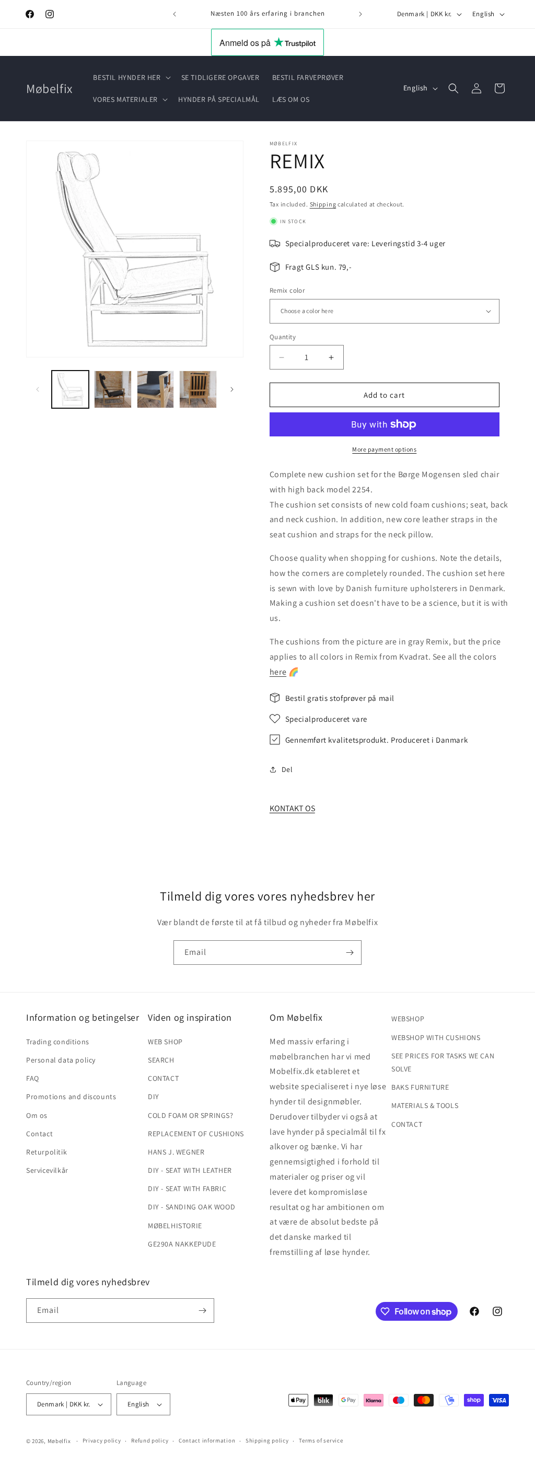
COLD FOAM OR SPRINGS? (191, 1115)
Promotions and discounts (71, 1096)
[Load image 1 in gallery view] (70, 389)
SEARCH (161, 1060)
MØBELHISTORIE (175, 1225)
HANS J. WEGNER (176, 1152)
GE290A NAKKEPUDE (182, 1244)
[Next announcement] (360, 14)
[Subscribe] (349, 952)
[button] (131, 77)
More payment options (384, 449)
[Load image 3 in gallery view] (155, 389)
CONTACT (163, 1078)
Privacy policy (102, 1440)
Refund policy (149, 1440)
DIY (153, 1096)
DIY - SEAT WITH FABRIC (187, 1188)
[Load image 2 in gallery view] (112, 389)
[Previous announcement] (174, 14)
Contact (39, 1133)
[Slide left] (37, 389)
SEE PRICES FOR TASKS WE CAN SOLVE (442, 1062)
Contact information (207, 1440)
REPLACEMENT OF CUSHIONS (196, 1133)
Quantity (283, 336)
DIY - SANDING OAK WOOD (191, 1207)
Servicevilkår (47, 1170)
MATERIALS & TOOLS (424, 1105)
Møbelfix (59, 1441)
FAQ (32, 1078)
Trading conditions (57, 1041)
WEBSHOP (407, 1018)
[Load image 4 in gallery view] (197, 389)
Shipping (323, 204)
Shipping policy (267, 1440)
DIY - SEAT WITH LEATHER (190, 1170)
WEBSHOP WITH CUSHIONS (436, 1037)
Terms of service (321, 1440)
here (278, 671)
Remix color (287, 290)
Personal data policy (61, 1060)
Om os (37, 1115)
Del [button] (287, 769)
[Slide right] (231, 389)
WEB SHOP (165, 1041)
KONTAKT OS (292, 808)
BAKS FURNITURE (420, 1087)
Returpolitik (46, 1152)
